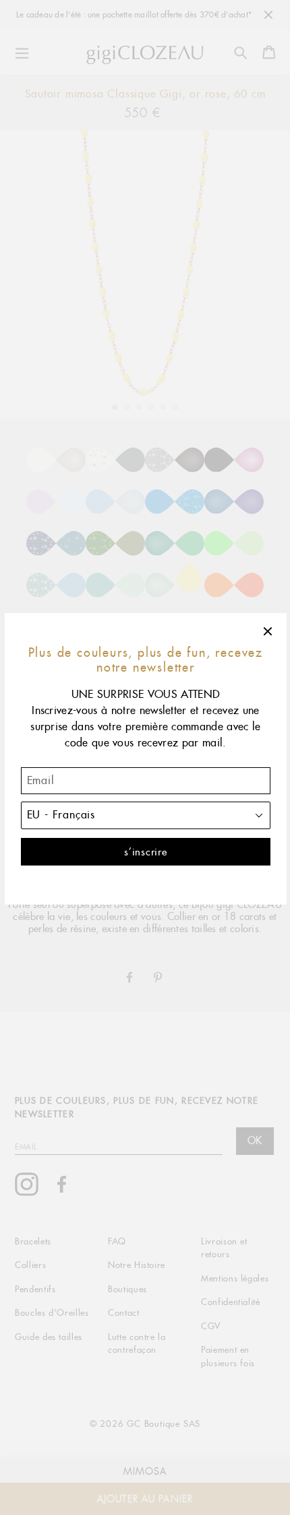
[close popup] (268, 631)
